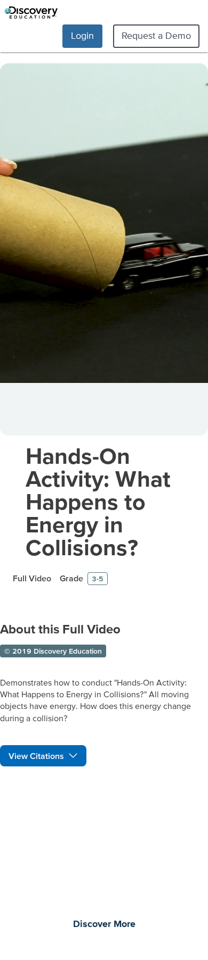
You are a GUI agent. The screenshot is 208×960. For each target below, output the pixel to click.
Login (82, 35)
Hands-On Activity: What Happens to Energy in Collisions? (98, 501)
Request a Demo (156, 35)
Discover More (104, 924)
